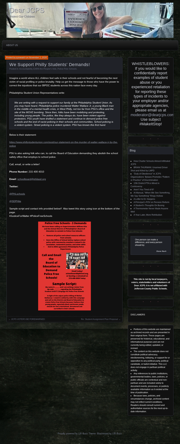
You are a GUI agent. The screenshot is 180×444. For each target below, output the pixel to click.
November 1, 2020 (38, 57)
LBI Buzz (117, 433)
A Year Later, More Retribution (148, 215)
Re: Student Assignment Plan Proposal (99, 319)
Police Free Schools (67, 69)
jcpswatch (21, 57)
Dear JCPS (26, 10)
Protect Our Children (22, 16)
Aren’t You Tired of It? (144, 189)
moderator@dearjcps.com (152, 115)
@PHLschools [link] (17, 193)
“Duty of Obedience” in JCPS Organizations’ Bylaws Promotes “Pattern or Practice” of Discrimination (150, 177)
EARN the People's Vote (44, 69)
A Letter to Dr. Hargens (144, 199)
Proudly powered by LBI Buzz (73, 433)
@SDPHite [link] (15, 201)
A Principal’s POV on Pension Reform (151, 202)
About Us (12, 45)
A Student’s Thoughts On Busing (149, 205)
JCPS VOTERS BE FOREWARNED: (28, 319)
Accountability (25, 69)
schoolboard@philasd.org (31, 179)
